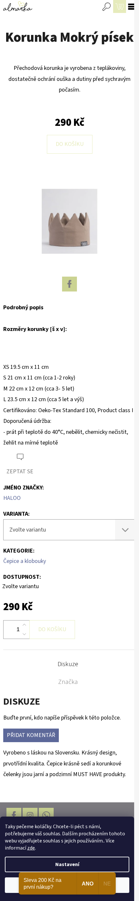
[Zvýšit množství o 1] (24, 625)
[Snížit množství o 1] (24, 634)
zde (31, 848)
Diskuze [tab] (68, 664)
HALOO (12, 498)
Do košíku (70, 144)
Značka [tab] (68, 682)
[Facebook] (69, 284)
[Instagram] (30, 815)
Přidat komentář (31, 735)
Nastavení (67, 864)
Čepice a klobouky (24, 561)
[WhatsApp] (46, 815)
